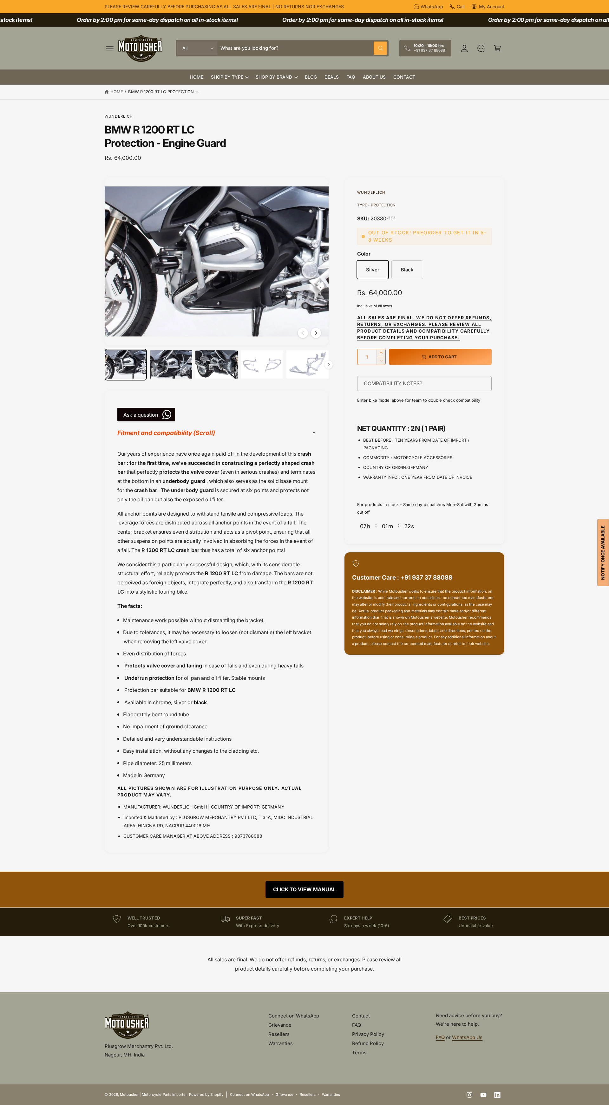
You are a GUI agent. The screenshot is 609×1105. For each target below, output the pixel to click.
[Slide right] (316, 333)
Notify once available (603, 552)
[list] (304, 921)
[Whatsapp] (481, 48)
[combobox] (304, 48)
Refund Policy (368, 1043)
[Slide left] (303, 333)
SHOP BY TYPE (227, 77)
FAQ (356, 1025)
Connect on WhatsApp (293, 1016)
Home (116, 91)
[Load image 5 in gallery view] (307, 364)
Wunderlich (119, 116)
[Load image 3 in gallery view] (216, 364)
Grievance (279, 1025)
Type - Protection (376, 205)
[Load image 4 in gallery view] (262, 364)
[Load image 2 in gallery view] (171, 364)
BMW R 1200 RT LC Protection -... (164, 91)
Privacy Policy (368, 1034)
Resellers (279, 1034)
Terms (359, 1053)
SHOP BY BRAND (274, 77)
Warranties (280, 1043)
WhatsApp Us (467, 1037)
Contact (361, 1016)
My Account (491, 6)
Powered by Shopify (206, 1094)
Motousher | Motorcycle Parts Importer (153, 1094)
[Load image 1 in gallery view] (126, 364)
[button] (110, 48)
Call (460, 6)
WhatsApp (432, 6)
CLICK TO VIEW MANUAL (304, 889)
